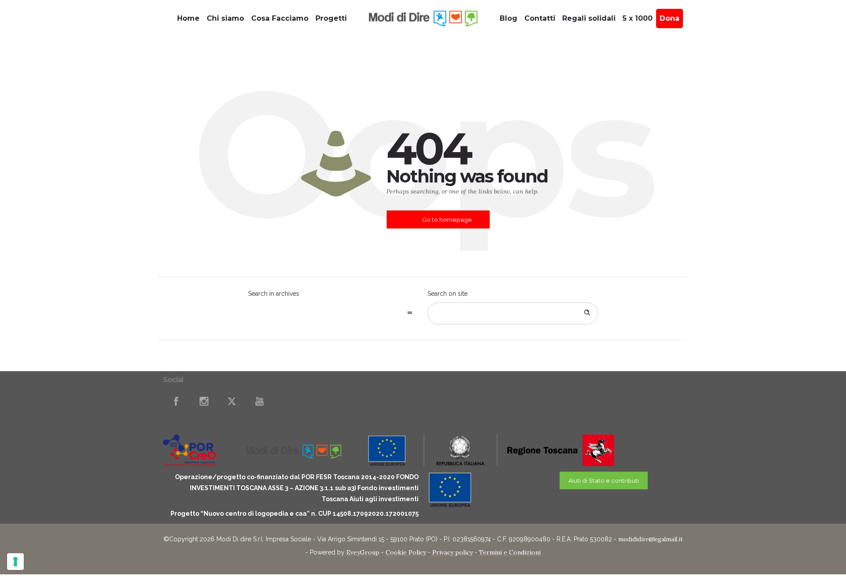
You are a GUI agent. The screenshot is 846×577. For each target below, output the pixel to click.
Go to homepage (447, 219)
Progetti (331, 18)
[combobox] (333, 313)
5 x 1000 (638, 18)
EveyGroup (362, 552)
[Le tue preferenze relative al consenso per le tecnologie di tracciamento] (15, 561)
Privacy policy (452, 552)
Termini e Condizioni (510, 552)
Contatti (539, 18)
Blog (508, 18)
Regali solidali (589, 18)
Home (188, 18)
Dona (669, 18)
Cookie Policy (406, 552)
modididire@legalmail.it (650, 539)
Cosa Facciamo (279, 18)
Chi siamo (225, 18)
